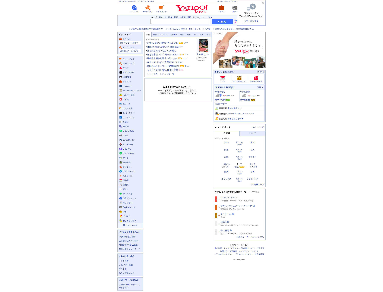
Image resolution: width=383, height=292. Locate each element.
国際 (188, 35)
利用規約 (223, 251)
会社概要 (218, 248)
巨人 (252, 150)
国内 (182, 35)
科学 (201, 35)
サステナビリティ (231, 248)
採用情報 (260, 248)
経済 (155, 35)
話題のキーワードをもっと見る (250, 237)
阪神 (226, 150)
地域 (208, 35)
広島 (226, 157)
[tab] (148, 34)
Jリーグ (252, 133)
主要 (148, 35)
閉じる (263, 3)
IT (195, 35)
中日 (252, 142)
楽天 (252, 172)
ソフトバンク (252, 179)
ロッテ (252, 164)
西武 (226, 172)
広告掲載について (247, 248)
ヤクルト (252, 157)
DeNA (226, 142)
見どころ (239, 142)
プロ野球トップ (257, 185)
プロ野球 (226, 133)
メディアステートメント (249, 251)
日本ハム (226, 164)
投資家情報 (259, 254)
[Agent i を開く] (236, 21)
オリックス (226, 179)
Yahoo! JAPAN (192, 9)
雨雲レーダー (221, 104)
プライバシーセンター (244, 254)
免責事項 (233, 251)
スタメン (239, 171)
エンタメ (163, 35)
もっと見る (152, 74)
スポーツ (173, 35)
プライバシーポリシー (224, 254)
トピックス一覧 (167, 74)
